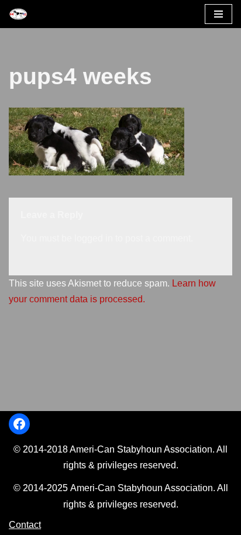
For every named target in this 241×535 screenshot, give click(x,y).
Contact (25, 525)
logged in (93, 238)
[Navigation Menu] (218, 14)
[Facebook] (19, 423)
